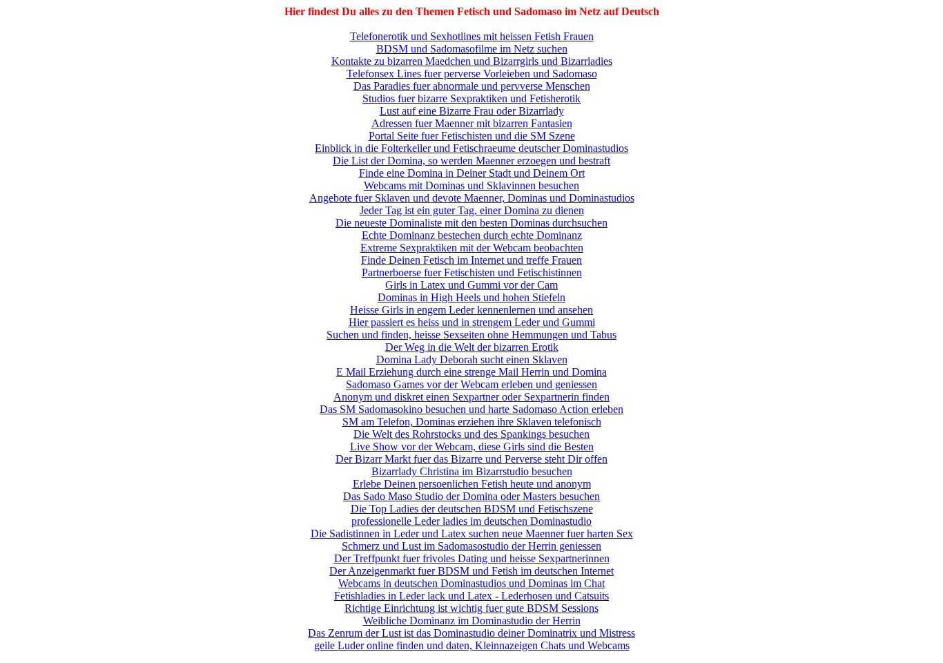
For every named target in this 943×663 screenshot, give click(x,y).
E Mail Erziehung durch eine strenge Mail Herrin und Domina (471, 372)
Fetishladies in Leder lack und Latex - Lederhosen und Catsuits (471, 596)
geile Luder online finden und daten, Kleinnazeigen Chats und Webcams (472, 645)
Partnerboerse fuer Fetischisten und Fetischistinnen (472, 272)
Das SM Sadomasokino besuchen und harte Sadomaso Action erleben (471, 409)
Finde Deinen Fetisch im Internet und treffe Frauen (471, 260)
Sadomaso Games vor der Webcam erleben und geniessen (471, 384)
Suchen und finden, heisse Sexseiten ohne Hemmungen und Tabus (471, 334)
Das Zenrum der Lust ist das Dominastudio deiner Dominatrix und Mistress (471, 633)
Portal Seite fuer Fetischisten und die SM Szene (472, 136)
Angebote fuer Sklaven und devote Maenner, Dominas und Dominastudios (471, 198)
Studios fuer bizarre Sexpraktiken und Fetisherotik (471, 98)
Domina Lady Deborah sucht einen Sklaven (471, 359)
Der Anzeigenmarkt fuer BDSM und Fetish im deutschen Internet (471, 571)
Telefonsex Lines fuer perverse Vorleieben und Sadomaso (472, 73)
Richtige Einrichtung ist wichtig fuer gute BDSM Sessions (471, 608)
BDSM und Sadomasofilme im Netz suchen (471, 49)
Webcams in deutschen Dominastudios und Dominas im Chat (471, 583)
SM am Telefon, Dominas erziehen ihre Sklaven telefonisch (471, 421)
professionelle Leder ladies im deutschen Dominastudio (471, 521)
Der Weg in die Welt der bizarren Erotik (471, 347)
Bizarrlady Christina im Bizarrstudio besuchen (471, 471)
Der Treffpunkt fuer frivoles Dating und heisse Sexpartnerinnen (472, 558)
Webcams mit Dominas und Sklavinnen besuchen (471, 185)
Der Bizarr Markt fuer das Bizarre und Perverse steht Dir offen (471, 459)
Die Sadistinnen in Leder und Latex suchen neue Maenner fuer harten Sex (472, 533)
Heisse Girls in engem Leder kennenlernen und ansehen (471, 310)
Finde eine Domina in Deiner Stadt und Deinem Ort (472, 173)
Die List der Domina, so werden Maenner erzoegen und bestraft (471, 160)
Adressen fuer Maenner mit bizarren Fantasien (471, 123)
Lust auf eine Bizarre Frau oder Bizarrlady (472, 111)
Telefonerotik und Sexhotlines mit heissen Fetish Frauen (472, 36)
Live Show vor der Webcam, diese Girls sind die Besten (472, 446)
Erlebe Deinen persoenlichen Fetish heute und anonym (472, 484)
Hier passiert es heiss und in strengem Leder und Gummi (472, 322)
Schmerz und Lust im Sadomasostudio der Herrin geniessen (471, 546)
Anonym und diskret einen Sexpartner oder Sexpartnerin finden (471, 397)
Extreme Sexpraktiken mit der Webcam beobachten (471, 247)
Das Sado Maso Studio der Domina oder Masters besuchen (471, 496)
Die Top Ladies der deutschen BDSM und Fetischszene (472, 509)
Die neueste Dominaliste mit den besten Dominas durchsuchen (471, 223)
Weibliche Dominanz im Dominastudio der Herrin (472, 620)
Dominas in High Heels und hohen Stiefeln (471, 297)
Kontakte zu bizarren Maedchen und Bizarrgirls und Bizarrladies (471, 61)
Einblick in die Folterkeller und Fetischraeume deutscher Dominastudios (471, 148)
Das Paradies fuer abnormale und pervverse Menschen (471, 86)
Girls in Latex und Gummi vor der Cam (471, 285)
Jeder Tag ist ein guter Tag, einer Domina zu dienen (472, 210)
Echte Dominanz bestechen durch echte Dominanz (472, 235)
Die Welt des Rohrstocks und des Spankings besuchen (471, 434)
